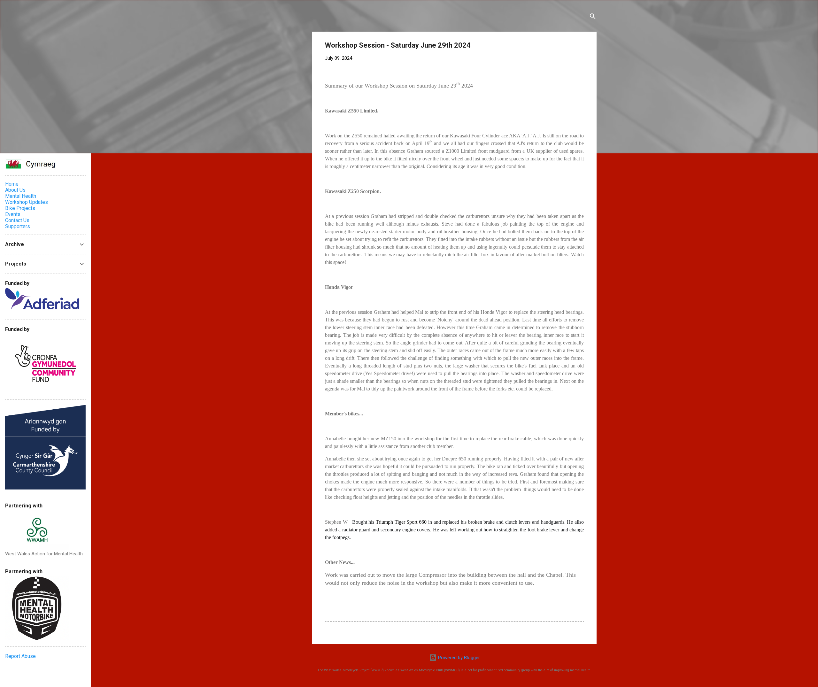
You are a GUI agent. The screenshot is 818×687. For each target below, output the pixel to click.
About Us (15, 190)
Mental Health (20, 196)
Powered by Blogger (458, 657)
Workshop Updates (26, 202)
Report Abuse (20, 656)
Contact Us (17, 220)
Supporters (17, 226)
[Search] (593, 17)
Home (12, 184)
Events (12, 214)
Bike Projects (20, 208)
